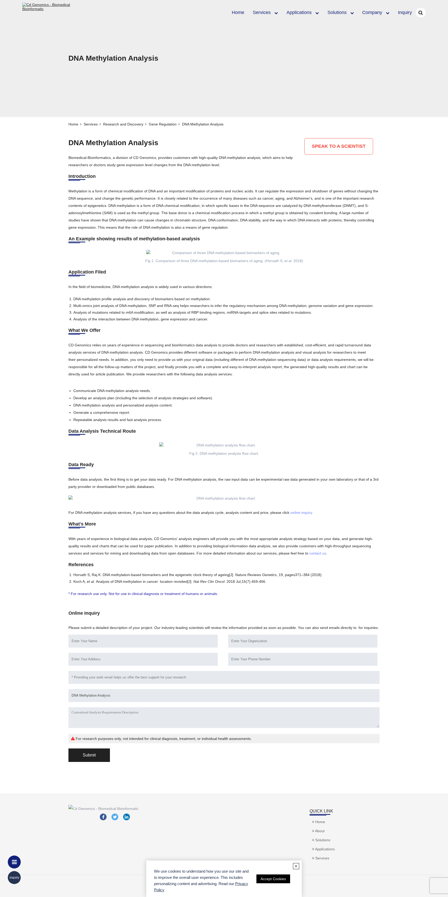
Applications (299, 12)
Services (262, 12)
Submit (89, 755)
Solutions (337, 12)
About (319, 831)
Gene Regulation (163, 124)
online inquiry (301, 512)
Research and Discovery (123, 124)
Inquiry (405, 12)
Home (238, 12)
